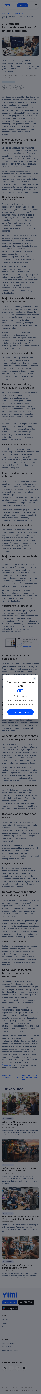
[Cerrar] (34, 678)
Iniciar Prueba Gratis (20, 712)
